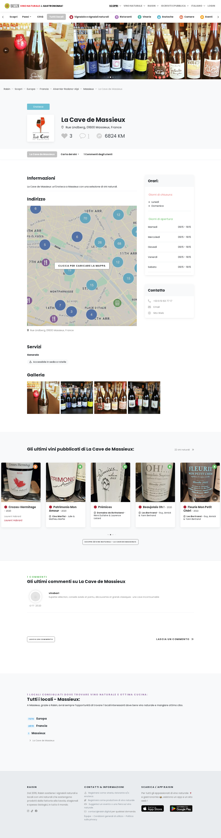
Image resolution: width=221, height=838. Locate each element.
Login (211, 5)
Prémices (105, 507)
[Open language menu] (204, 6)
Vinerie (147, 16)
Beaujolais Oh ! (157, 507)
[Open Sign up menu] (188, 6)
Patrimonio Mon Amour (63, 509)
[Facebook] (36, 811)
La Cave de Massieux (42, 154)
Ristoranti (126, 16)
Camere (189, 16)
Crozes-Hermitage (20, 508)
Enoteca (38, 106)
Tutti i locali (56, 16)
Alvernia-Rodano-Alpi (66, 89)
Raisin (7, 89)
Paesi (25, 16)
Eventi (208, 16)
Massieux (88, 89)
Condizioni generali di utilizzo (109, 816)
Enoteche (167, 16)
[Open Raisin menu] (158, 6)
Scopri (113, 5)
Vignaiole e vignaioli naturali (91, 16)
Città (40, 16)
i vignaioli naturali (65, 793)
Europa (31, 89)
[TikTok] (32, 811)
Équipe (88, 816)
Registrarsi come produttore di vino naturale (111, 800)
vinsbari (54, 593)
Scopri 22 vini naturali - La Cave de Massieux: (110, 542)
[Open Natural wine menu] (144, 6)
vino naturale (181, 793)
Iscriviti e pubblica (173, 5)
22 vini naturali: (183, 449)
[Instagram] (28, 811)
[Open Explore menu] (120, 6)
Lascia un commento (173, 639)
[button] (110, 77)
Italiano (196, 5)
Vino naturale (133, 5)
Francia (44, 89)
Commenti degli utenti (98, 154)
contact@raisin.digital (99, 811)
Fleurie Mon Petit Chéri (197, 509)
